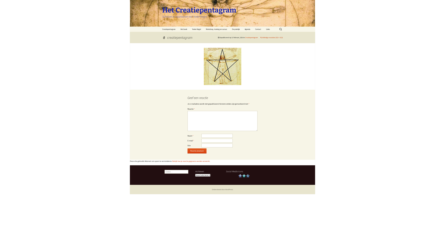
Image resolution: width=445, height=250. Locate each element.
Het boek (183, 29)
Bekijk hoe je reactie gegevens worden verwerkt (191, 161)
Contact (258, 29)
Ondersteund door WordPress (222, 189)
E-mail (191, 140)
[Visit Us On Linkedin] (248, 176)
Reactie (191, 109)
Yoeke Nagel (196, 29)
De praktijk (236, 29)
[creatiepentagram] (222, 66)
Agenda (247, 29)
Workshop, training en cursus (216, 29)
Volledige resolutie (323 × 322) (272, 37)
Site (189, 145)
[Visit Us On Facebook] (240, 176)
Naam (190, 136)
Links (268, 29)
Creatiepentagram (168, 29)
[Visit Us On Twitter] (244, 176)
